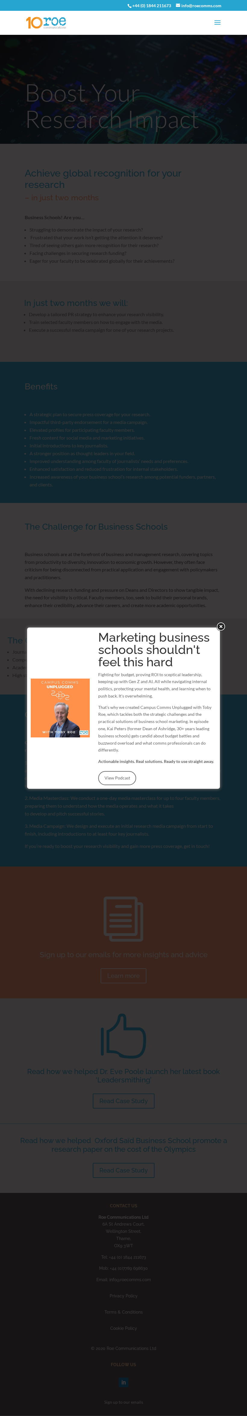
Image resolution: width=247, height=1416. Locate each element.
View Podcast (117, 777)
